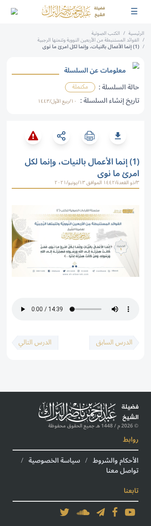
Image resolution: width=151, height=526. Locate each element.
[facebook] (115, 512)
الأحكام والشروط (115, 460)
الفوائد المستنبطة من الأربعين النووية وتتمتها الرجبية (88, 40)
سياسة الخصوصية (54, 460)
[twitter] (65, 512)
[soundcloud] (83, 512)
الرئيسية (136, 33)
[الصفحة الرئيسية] (73, 11)
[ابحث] (14, 12)
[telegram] (100, 512)
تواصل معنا (122, 471)
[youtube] (130, 512)
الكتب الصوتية (105, 33)
